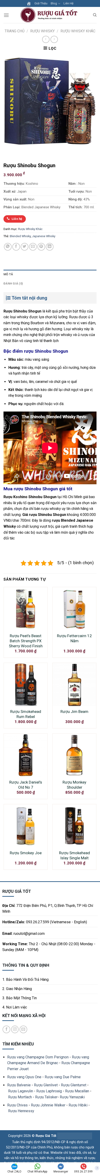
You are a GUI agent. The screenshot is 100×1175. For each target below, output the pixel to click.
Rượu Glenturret (73, 1085)
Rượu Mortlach (20, 1097)
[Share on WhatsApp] (8, 247)
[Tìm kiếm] (95, 15)
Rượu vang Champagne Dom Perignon (38, 1057)
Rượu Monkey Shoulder (74, 785)
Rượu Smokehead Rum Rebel (25, 714)
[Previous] (8, 151)
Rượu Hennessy (21, 1111)
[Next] (20, 151)
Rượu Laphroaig (49, 1091)
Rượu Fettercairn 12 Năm (74, 638)
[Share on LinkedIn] (49, 247)
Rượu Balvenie (19, 1085)
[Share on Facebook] (16, 247)
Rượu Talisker (46, 1097)
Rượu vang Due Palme (63, 1077)
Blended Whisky (20, 236)
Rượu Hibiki (78, 1105)
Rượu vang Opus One (24, 1077)
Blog (54, 3)
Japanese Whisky (43, 236)
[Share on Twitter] (24, 247)
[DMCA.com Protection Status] (74, 1136)
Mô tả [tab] (8, 274)
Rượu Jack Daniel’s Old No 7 (25, 785)
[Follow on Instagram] (15, 1029)
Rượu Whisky (42, 31)
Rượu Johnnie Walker (48, 1105)
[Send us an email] (23, 1029)
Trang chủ (14, 31)
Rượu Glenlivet (46, 1085)
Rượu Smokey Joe (26, 853)
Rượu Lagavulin (20, 1091)
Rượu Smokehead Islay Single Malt (74, 855)
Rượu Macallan (77, 1091)
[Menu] (6, 15)
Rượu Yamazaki (72, 1097)
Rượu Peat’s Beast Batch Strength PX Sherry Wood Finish (26, 640)
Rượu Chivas (17, 1105)
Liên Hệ (68, 3)
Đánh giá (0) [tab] (13, 283)
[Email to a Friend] (33, 247)
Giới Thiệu (40, 3)
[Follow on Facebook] (6, 1029)
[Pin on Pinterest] (41, 247)
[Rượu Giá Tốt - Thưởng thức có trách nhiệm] (50, 15)
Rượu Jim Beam (74, 711)
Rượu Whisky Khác (77, 31)
